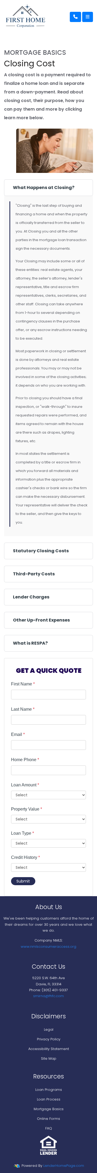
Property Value (26, 809)
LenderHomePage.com (63, 1165)
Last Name (22, 709)
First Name (23, 684)
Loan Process (48, 1099)
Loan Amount (25, 785)
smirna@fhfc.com (48, 995)
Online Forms (48, 1118)
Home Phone (25, 759)
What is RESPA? (30, 643)
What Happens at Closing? (43, 187)
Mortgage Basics (49, 1109)
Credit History (25, 857)
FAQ (48, 1128)
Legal (48, 1029)
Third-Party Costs (34, 574)
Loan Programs (48, 1089)
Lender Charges (31, 597)
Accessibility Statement (48, 1048)
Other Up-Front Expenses (41, 620)
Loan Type (22, 833)
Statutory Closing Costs (41, 551)
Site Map (48, 1058)
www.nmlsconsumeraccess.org (48, 946)
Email (18, 734)
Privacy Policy (48, 1039)
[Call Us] (75, 17)
